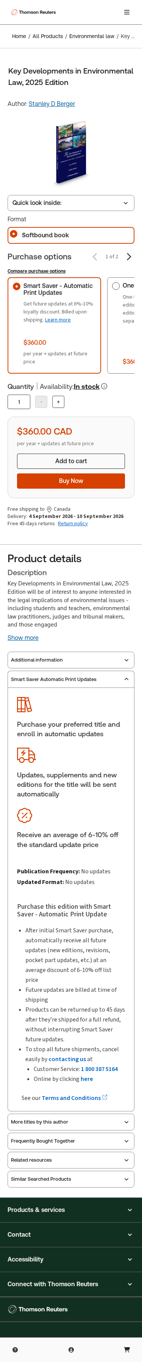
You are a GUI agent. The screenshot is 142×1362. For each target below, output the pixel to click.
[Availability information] (104, 386)
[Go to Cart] (126, 1349)
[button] (71, 1210)
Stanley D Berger (52, 103)
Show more (23, 638)
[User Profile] (71, 1349)
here (87, 1079)
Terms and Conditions (72, 1098)
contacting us (67, 1059)
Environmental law (91, 36)
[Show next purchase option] (129, 256)
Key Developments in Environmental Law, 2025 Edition (129, 36)
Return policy (73, 523)
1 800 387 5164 (99, 1069)
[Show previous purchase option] (94, 256)
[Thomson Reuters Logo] (34, 12)
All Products (48, 36)
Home (19, 36)
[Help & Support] (15, 1349)
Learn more (58, 319)
